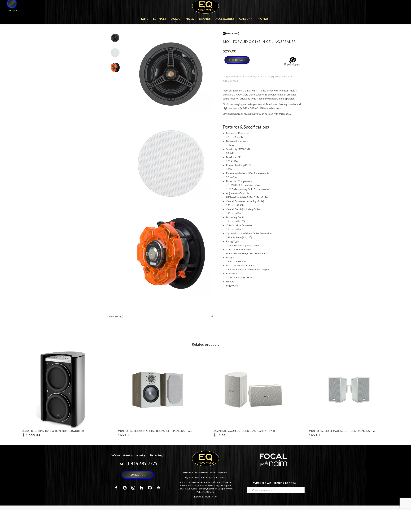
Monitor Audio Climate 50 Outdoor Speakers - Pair (343, 431)
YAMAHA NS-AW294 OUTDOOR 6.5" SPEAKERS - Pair (244, 431)
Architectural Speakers (244, 76)
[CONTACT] (9, 15)
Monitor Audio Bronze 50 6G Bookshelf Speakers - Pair (155, 431)
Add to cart (237, 60)
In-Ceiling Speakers (272, 76)
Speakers (286, 76)
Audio (259, 76)
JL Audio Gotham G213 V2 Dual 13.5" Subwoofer (53, 431)
